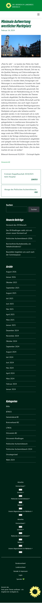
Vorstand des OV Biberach (16, 225)
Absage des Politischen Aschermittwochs (21, 190)
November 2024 (12, 336)
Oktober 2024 (11, 341)
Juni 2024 (10, 362)
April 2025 (10, 314)
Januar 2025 (11, 325)
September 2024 (12, 346)
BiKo (8, 406)
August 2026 (11, 272)
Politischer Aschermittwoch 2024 (19, 449)
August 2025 (11, 293)
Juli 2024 (9, 357)
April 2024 (10, 373)
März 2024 (10, 378)
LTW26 (8, 428)
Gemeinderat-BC (12, 417)
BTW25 (9, 412)
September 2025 (12, 288)
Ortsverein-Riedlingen (15, 438)
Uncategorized (12, 454)
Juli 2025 (9, 298)
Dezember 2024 (12, 330)
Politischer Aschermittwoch (17, 444)
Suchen (9, 205)
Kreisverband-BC (12, 422)
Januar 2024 (11, 389)
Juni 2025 (10, 304)
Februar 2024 (11, 384)
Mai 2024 (10, 368)
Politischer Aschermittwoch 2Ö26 (19, 238)
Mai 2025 (10, 309)
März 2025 (10, 320)
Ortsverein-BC (5, 162)
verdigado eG (14, 592)
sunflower (17, 589)
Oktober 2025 (11, 282)
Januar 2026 (11, 277)
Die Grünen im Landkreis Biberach (23, 5)
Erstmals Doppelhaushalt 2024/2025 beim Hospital (21, 177)
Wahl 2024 (10, 460)
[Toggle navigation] (38, 14)
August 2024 (11, 352)
